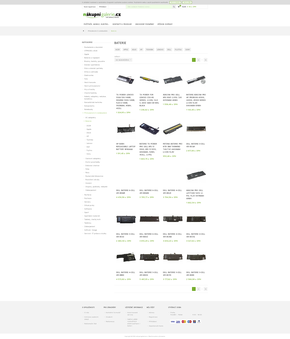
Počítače (87, 198)
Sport (86, 212)
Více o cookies (175, 2)
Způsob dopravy (165, 24)
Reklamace (110, 321)
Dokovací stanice (92, 165)
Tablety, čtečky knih (92, 219)
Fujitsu (89, 150)
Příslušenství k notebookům (98, 31)
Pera (87, 172)
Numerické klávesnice (94, 176)
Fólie (87, 169)
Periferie (87, 195)
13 (205, 60)
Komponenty (89, 106)
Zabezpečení (91, 190)
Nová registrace (90, 7)
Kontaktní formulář (113, 312)
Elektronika (89, 75)
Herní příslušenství (92, 86)
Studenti (109, 317)
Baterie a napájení (92, 58)
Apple (86, 54)
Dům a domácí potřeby (93, 68)
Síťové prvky (89, 205)
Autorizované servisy (132, 313)
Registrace (153, 317)
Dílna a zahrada (91, 72)
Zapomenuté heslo (156, 326)
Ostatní (89, 183)
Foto (86, 79)
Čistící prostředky (93, 162)
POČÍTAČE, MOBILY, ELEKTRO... (96, 24)
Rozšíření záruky (92, 179)
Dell (88, 147)
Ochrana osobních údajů (91, 318)
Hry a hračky (89, 89)
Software (88, 209)
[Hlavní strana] (84, 31)
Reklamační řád (90, 323)
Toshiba (90, 140)
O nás (86, 312)
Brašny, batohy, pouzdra (94, 61)
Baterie (89, 121)
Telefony (87, 223)
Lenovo (89, 143)
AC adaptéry (91, 117)
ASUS (89, 133)
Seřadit (117, 56)
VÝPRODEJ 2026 (91, 51)
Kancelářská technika (93, 102)
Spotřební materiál (92, 216)
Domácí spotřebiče (92, 65)
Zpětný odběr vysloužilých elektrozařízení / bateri (133, 322)
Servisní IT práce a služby (95, 233)
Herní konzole (90, 82)
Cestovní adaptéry (93, 158)
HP (88, 136)
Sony (89, 154)
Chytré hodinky (90, 93)
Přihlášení (102, 7)
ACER (89, 126)
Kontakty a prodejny (122, 24)
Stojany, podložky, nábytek (96, 186)
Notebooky (88, 109)
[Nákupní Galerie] (102, 15)
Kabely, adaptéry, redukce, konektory (95, 97)
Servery (87, 202)
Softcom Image (90, 230)
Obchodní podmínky (144, 24)
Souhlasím (187, 2)
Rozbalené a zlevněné (93, 47)
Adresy (151, 312)
